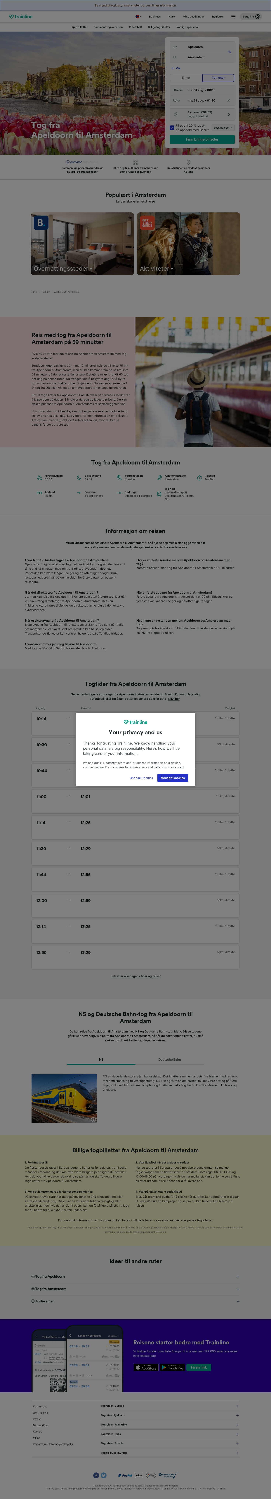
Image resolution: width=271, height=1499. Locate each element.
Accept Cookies (173, 778)
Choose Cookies (141, 778)
